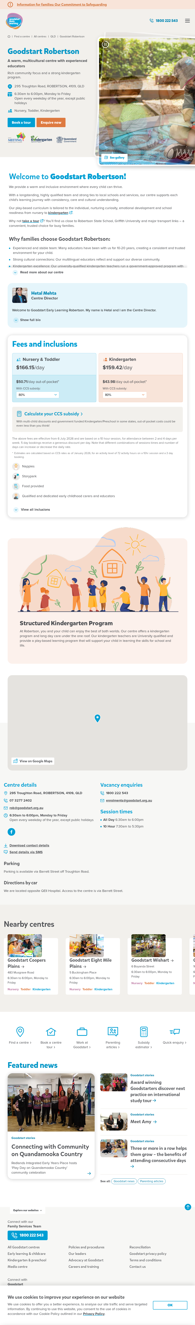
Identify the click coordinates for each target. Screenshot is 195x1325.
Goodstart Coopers (27, 963)
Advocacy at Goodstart (86, 1260)
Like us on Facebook (11, 832)
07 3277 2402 (21, 800)
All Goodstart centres (24, 1247)
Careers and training (84, 1266)
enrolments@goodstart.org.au (129, 800)
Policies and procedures (86, 1247)
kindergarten (58, 213)
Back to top (188, 1207)
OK (170, 1305)
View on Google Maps (36, 761)
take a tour (30, 221)
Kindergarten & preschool (27, 1260)
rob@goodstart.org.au (26, 808)
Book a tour (21, 122)
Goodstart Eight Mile (91, 963)
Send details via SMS (26, 852)
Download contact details (29, 845)
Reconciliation (140, 1247)
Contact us (137, 1266)
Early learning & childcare (27, 1253)
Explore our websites (25, 1210)
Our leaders (77, 1253)
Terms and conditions (145, 1260)
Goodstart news (124, 1181)
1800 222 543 (167, 20)
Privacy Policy (94, 1314)
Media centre (17, 1266)
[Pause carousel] (105, 44)
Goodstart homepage (14, 20)
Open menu (187, 20)
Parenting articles (151, 1181)
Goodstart (150, 960)
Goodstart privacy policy (147, 1253)
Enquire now (51, 122)
